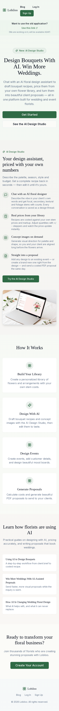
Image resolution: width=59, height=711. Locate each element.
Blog (22, 7)
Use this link (28, 28)
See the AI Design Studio (29, 124)
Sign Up (27, 13)
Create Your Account (29, 665)
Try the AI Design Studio (21, 278)
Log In (36, 7)
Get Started (29, 114)
